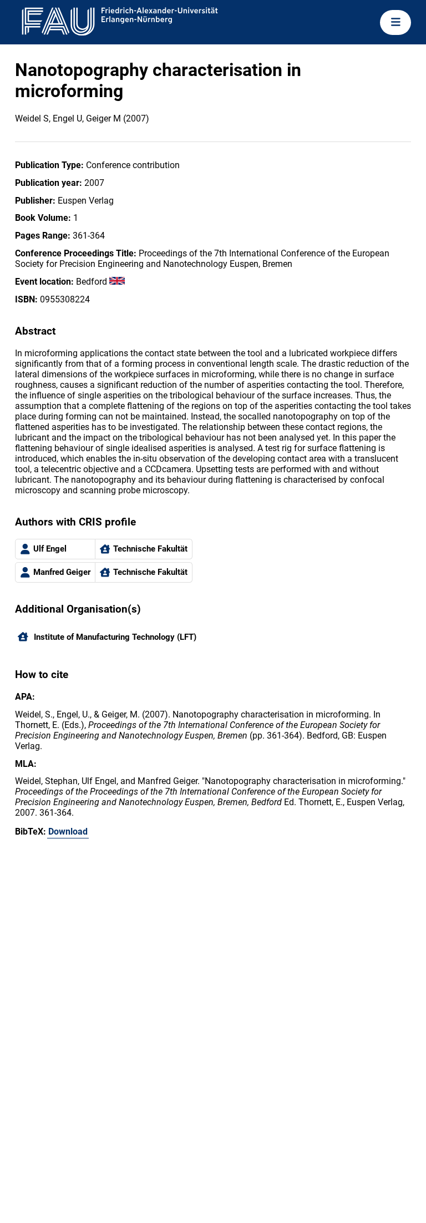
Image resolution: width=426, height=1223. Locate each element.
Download (68, 831)
